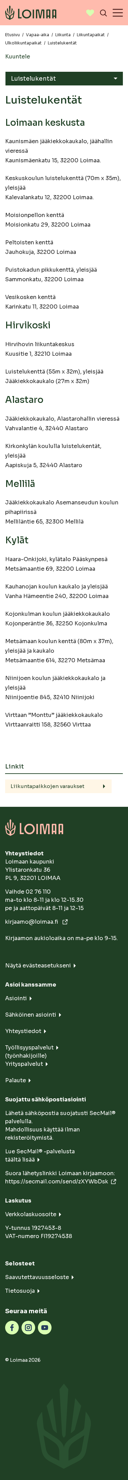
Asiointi (16, 998)
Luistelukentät (33, 78)
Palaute (15, 1080)
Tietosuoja (20, 1290)
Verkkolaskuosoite (30, 1214)
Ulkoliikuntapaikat (23, 42)
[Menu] (118, 13)
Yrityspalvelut (24, 1064)
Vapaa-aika (37, 34)
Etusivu (12, 34)
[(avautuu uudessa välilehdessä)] (12, 1327)
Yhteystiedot (23, 1031)
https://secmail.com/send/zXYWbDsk (56, 1181)
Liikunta (63, 34)
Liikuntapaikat (91, 34)
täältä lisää (20, 1159)
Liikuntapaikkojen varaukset (47, 786)
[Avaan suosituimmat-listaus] (90, 13)
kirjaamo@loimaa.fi (32, 921)
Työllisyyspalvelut (29, 1047)
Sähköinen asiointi (30, 1014)
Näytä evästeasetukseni (38, 965)
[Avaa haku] (103, 13)
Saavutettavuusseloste (37, 1277)
